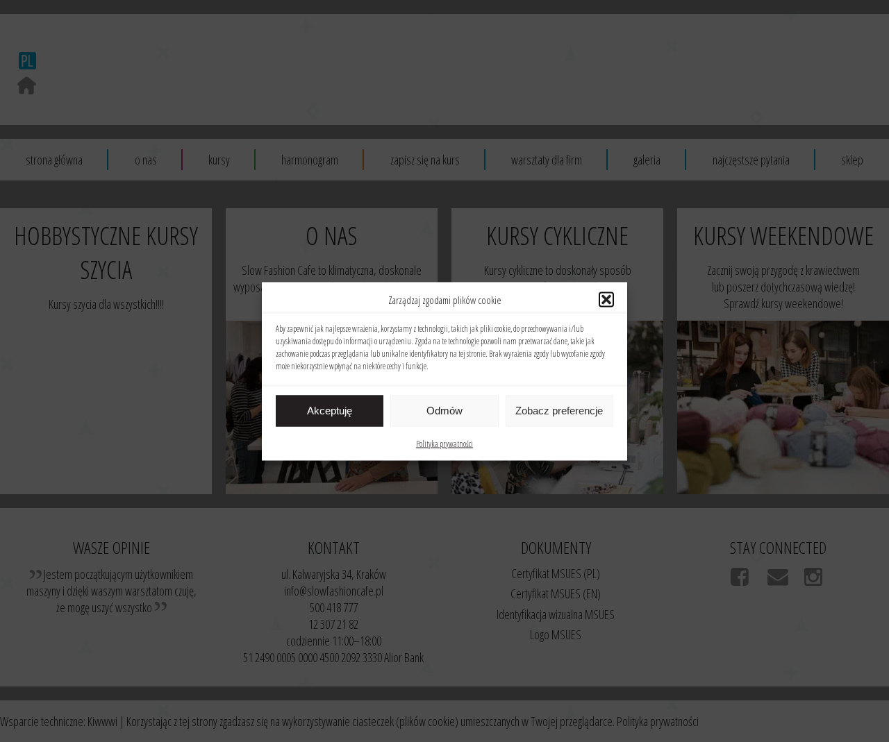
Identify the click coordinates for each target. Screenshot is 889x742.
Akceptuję (329, 410)
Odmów (444, 410)
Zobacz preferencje (559, 410)
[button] (606, 299)
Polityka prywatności (444, 443)
